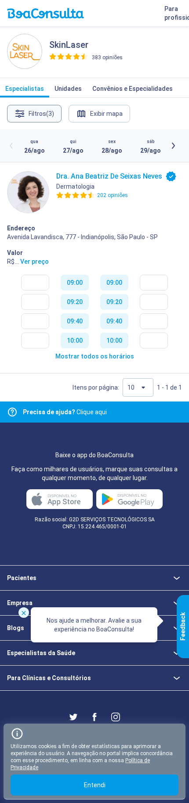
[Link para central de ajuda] (12, 412)
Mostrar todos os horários (94, 356)
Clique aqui (65, 412)
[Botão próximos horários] (173, 145)
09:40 (75, 321)
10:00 (75, 340)
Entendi (94, 785)
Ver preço (34, 261)
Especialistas (24, 88)
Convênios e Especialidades (132, 88)
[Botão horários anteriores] (11, 145)
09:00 (75, 282)
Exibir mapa (106, 113)
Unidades (68, 88)
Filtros (41, 113)
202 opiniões (112, 195)
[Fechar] (23, 612)
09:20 (75, 301)
